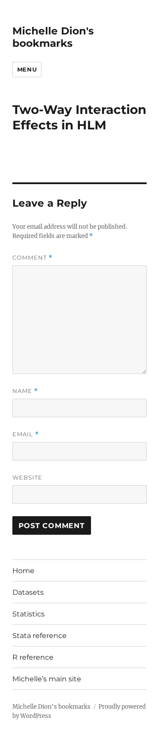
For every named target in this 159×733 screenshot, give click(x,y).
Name (25, 391)
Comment (32, 257)
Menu (27, 69)
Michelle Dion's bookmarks (53, 37)
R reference (32, 657)
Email (25, 434)
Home (23, 571)
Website (27, 477)
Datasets (28, 592)
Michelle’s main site (46, 679)
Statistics (28, 614)
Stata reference (39, 635)
